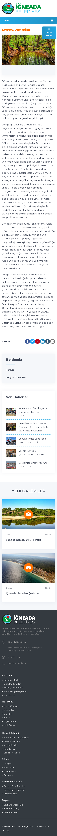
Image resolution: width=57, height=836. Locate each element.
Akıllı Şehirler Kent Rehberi (16, 737)
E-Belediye (9, 710)
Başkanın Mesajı (11, 808)
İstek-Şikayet (10, 725)
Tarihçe (10, 370)
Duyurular (8, 775)
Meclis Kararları (11, 745)
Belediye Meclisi (11, 680)
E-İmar (7, 717)
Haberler (8, 763)
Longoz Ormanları (16, 377)
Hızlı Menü (49, 34)
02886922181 (14, 657)
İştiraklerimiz (9, 695)
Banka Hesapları (12, 752)
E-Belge (8, 714)
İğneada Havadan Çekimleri (23, 593)
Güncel (9, 534)
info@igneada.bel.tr (17, 663)
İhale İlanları (9, 749)
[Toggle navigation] (52, 8)
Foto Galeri (9, 767)
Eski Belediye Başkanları (15, 691)
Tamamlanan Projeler (14, 790)
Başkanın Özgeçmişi (13, 805)
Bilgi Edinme (10, 721)
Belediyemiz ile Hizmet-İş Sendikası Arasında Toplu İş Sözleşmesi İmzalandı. (33, 427)
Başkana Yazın (10, 812)
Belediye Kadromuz (13, 687)
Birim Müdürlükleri (12, 684)
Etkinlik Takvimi (11, 771)
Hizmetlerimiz (10, 793)
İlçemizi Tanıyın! (11, 706)
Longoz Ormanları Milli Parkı (23, 539)
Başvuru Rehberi (12, 741)
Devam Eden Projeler (14, 786)
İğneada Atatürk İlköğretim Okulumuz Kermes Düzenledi (33, 412)
